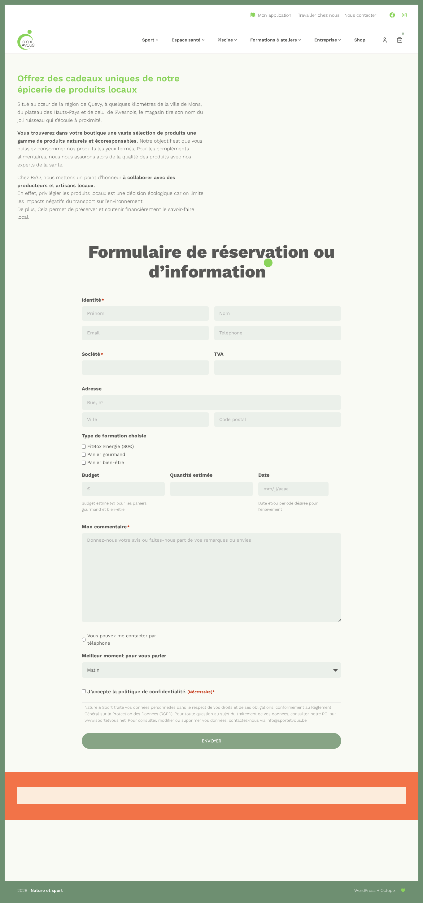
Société (91, 354)
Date (263, 475)
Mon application (273, 15)
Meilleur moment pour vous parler (124, 656)
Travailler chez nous (318, 15)
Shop (359, 39)
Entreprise (325, 39)
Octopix (388, 890)
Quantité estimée (191, 475)
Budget (90, 475)
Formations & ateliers (273, 39)
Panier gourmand (106, 454)
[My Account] (384, 40)
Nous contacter (360, 15)
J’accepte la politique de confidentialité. (149, 691)
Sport (148, 39)
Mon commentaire (104, 527)
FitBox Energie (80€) (110, 446)
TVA (219, 354)
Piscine (225, 39)
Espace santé (186, 39)
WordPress (365, 890)
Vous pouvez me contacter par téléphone (121, 639)
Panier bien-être (105, 462)
